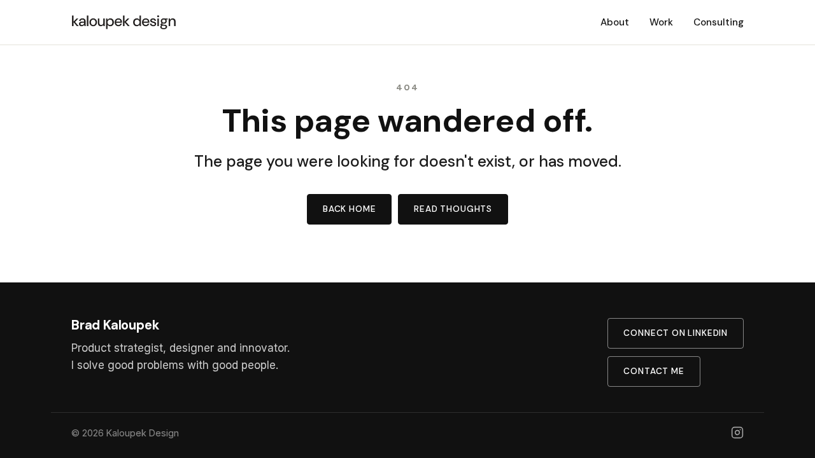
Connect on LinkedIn (675, 333)
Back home (349, 209)
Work (661, 22)
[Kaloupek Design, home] (124, 22)
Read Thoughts (453, 209)
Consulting (718, 22)
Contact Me (653, 371)
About (614, 22)
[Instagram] (737, 432)
